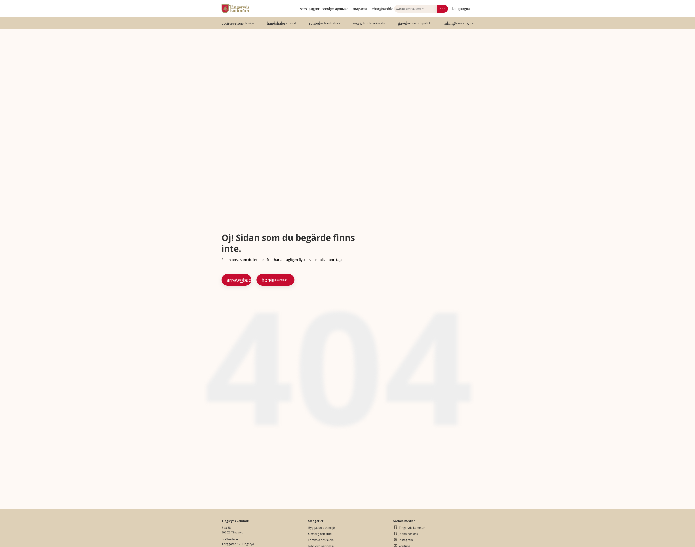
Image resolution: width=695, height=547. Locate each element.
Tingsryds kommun (412, 528)
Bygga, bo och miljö (321, 528)
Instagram (406, 540)
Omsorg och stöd (320, 534)
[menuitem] (462, 9)
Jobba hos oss (408, 534)
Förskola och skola (321, 540)
